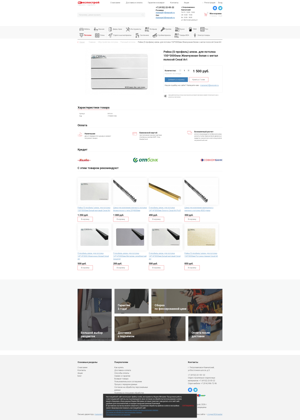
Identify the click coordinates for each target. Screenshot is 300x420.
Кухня (182, 29)
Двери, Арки (117, 29)
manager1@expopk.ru (165, 13)
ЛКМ (195, 29)
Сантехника (144, 35)
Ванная (101, 29)
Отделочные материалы (122, 35)
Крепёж (168, 29)
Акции (186, 3)
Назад (82, 42)
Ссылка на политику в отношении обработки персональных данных (132, 410)
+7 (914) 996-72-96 (209, 383)
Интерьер (153, 29)
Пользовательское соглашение (128, 381)
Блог (80, 376)
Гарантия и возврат (156, 3)
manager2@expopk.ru (165, 18)
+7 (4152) (203, 380)
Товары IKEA (184, 35)
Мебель (87, 29)
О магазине (115, 3)
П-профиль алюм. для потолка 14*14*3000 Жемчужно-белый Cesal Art (93, 256)
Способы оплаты (121, 373)
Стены (102, 35)
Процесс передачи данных (125, 384)
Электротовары (204, 35)
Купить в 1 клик (198, 80)
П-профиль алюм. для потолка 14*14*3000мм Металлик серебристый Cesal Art (129, 256)
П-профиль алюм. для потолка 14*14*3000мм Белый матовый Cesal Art (164, 256)
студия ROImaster (214, 414)
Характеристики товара (93, 107)
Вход (220, 3)
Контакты (174, 3)
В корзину (85, 219)
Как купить (119, 367)
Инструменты (136, 29)
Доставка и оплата (134, 3)
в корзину (176, 80)
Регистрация (209, 3)
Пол (206, 29)
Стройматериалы (164, 35)
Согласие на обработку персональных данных (124, 412)
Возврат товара (121, 379)
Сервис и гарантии (122, 376)
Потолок (87, 35)
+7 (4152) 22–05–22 (196, 375)
